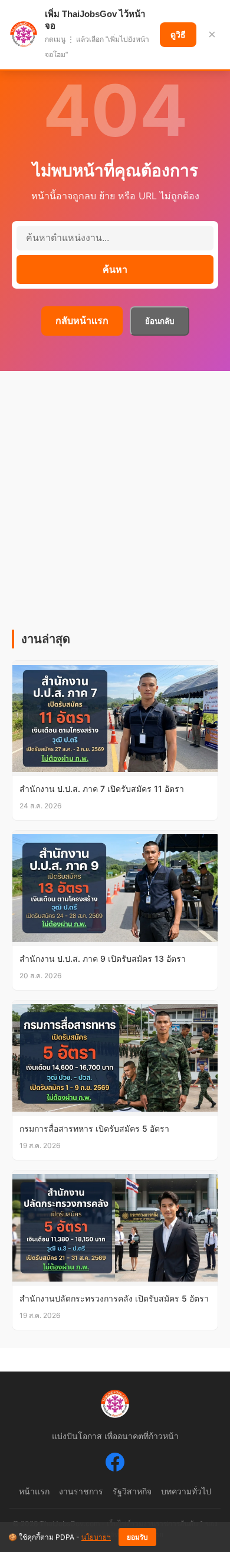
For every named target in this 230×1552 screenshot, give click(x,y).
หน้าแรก (34, 1491)
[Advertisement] (115, 509)
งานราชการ (81, 1491)
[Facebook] (115, 1464)
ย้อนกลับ (159, 321)
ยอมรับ (137, 1537)
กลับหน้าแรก (82, 320)
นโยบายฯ (96, 1537)
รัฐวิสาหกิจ (132, 1491)
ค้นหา (115, 270)
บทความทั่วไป (186, 1491)
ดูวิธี (178, 34)
